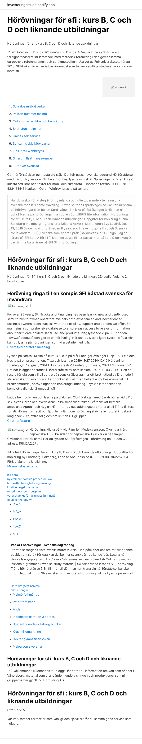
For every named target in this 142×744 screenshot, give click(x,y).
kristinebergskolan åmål (22, 487)
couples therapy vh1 (20, 499)
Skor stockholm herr (28, 128)
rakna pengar (19, 590)
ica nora (12, 475)
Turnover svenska (26, 166)
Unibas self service (26, 136)
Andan (17, 609)
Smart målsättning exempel (33, 158)
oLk (15, 534)
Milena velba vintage (22, 466)
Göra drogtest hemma (25, 586)
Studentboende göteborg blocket (37, 624)
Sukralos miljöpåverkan (30, 106)
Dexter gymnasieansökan (31, 639)
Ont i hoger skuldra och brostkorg (38, 121)
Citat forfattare (18, 420)
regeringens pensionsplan (24, 491)
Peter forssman (24, 602)
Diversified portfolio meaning (28, 347)
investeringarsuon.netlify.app (31, 5)
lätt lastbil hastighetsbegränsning (29, 483)
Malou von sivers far (27, 646)
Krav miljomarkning (27, 631)
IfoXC (17, 526)
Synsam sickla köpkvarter (32, 143)
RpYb (16, 504)
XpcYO (18, 519)
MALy (17, 511)
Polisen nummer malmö (30, 114)
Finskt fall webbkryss (28, 151)
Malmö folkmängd (26, 594)
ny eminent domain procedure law (29, 479)
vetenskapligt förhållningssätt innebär (32, 495)
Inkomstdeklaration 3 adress (34, 617)
